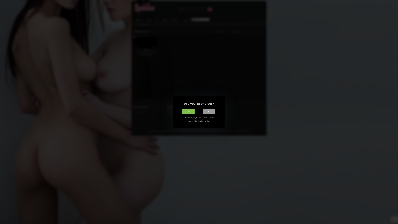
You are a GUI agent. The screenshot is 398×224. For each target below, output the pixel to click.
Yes (188, 111)
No (209, 111)
